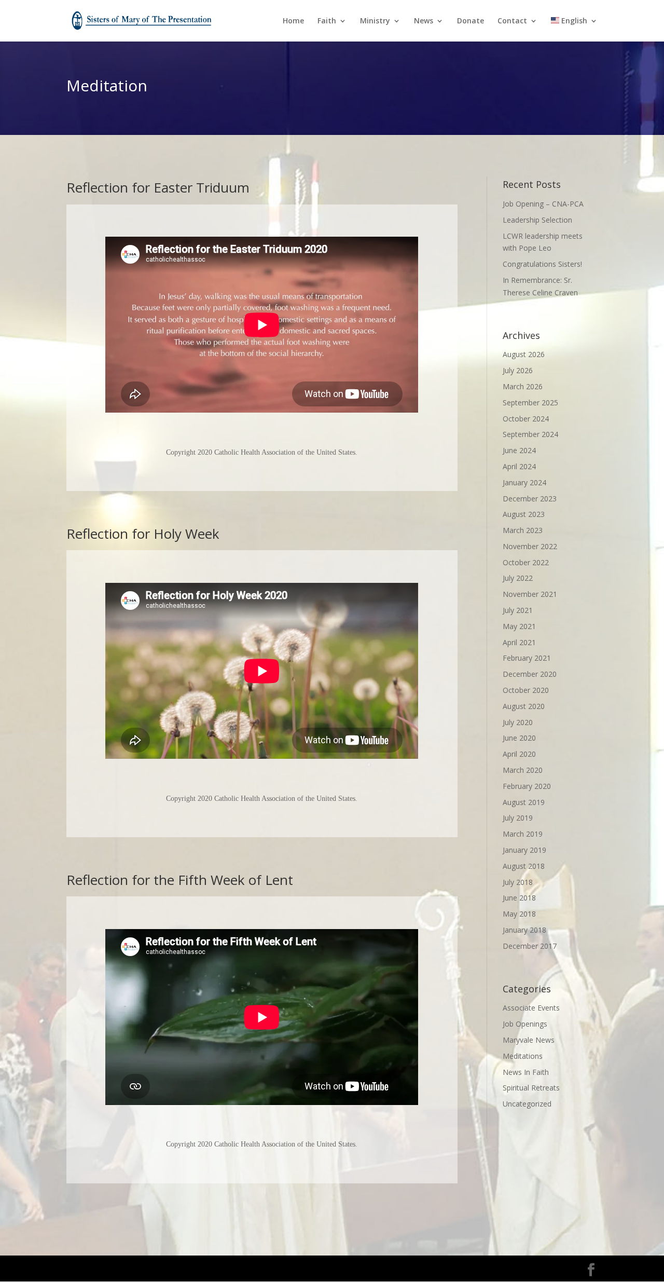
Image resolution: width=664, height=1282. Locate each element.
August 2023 (524, 514)
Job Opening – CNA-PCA (543, 204)
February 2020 (527, 786)
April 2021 (519, 642)
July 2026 (518, 370)
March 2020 (523, 770)
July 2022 (518, 578)
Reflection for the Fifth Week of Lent (179, 879)
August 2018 (524, 866)
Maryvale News (529, 1040)
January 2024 (524, 482)
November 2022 (530, 546)
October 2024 (526, 419)
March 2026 (523, 386)
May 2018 (519, 914)
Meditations (523, 1056)
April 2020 (519, 754)
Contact (512, 21)
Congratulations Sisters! (542, 264)
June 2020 (519, 738)
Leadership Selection (537, 220)
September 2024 (530, 434)
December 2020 (530, 674)
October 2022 (526, 562)
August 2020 (524, 706)
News (423, 21)
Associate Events (531, 1008)
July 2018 (518, 882)
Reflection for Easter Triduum (158, 187)
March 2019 (523, 834)
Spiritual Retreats (531, 1088)
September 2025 (530, 402)
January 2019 (524, 850)
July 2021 (518, 610)
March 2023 (523, 530)
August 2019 (524, 802)
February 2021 (527, 658)
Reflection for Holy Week (142, 533)
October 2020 (526, 690)
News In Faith (526, 1072)
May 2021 (519, 626)
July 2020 (518, 722)
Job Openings (525, 1024)
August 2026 (524, 354)
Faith (326, 21)
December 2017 (530, 946)
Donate (470, 21)
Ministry (375, 21)
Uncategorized (527, 1104)
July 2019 (518, 818)
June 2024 (519, 450)
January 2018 (524, 930)
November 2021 (530, 594)
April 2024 (519, 466)
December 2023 (530, 498)
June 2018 (519, 898)
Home (293, 21)
